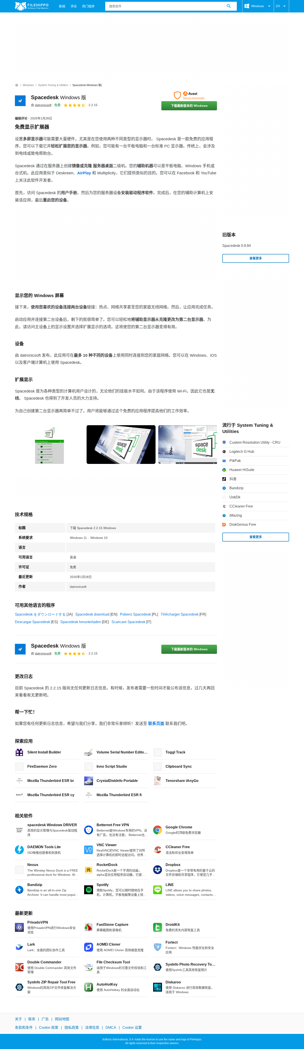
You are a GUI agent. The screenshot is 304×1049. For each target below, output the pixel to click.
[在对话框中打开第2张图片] (192, 444)
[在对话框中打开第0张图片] (49, 444)
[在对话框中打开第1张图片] (121, 444)
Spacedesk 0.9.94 (236, 246)
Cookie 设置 (132, 1028)
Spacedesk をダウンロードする (40, 614)
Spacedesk (58, 97)
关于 (18, 1019)
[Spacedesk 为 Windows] (20, 100)
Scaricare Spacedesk (128, 622)
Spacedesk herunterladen (80, 622)
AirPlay (84, 173)
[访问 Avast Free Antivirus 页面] (189, 95)
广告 (45, 1019)
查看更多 (255, 258)
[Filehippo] (31, 6)
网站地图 (62, 1019)
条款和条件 (24, 1028)
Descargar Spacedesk (32, 622)
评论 (74, 6)
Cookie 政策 (48, 1028)
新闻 (62, 6)
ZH (278, 6)
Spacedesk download (92, 614)
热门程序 (88, 6)
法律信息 (92, 1028)
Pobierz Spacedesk (135, 614)
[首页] (16, 85)
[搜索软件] (228, 6)
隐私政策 (72, 1028)
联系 (31, 1019)
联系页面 (156, 723)
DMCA (110, 1028)
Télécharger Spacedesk (180, 614)
